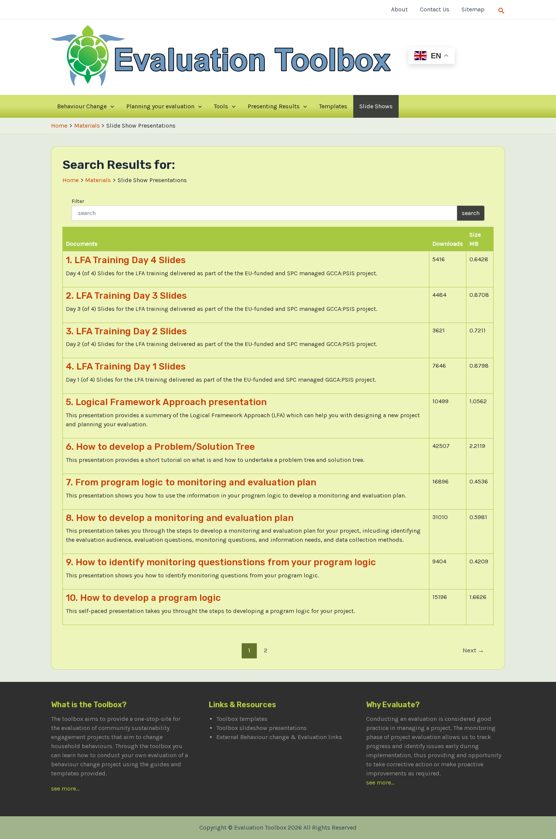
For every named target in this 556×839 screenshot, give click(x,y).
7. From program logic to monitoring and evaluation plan (191, 482)
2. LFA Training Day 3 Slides (126, 295)
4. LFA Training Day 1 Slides (126, 366)
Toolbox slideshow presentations (261, 727)
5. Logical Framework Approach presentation (166, 402)
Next (473, 650)
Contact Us (434, 9)
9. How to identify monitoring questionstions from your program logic (221, 562)
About (399, 9)
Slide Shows (376, 106)
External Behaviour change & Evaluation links (279, 737)
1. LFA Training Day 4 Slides (126, 260)
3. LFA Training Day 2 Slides (126, 331)
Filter (77, 201)
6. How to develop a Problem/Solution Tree (160, 446)
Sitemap (473, 9)
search (471, 213)
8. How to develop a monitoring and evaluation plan (180, 518)
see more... (65, 788)
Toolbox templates (241, 718)
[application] (110, 106)
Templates (333, 106)
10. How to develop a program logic (143, 598)
